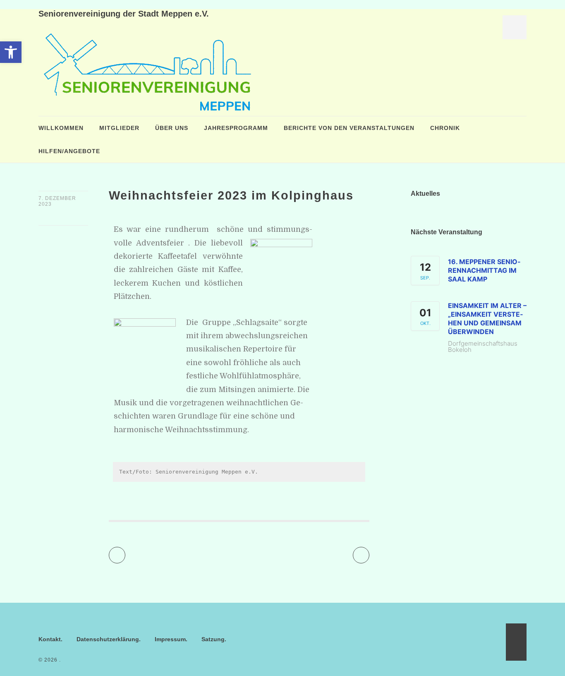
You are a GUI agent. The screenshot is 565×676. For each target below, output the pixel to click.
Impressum (170, 639)
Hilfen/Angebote (69, 151)
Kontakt (49, 639)
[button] (11, 52)
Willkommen (61, 128)
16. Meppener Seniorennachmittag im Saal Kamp (484, 270)
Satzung (213, 639)
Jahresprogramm (236, 128)
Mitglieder (119, 128)
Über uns (171, 128)
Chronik (445, 128)
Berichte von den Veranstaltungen (349, 128)
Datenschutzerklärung (108, 639)
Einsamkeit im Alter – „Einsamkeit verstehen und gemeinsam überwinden (487, 318)
